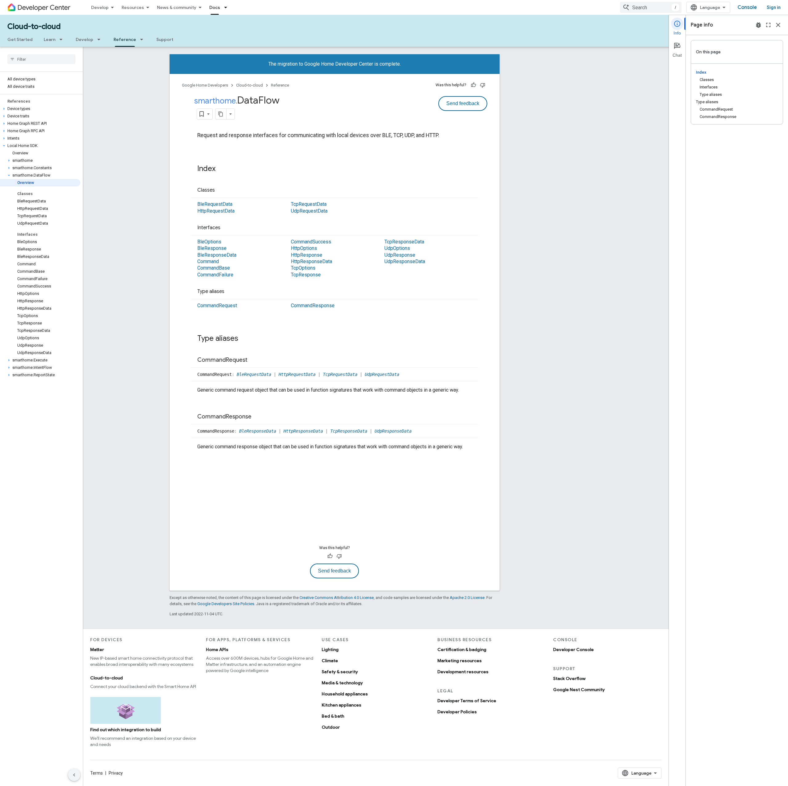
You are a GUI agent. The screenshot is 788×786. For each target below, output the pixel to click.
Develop (100, 7)
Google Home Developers (205, 85)
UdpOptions (397, 248)
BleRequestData (214, 204)
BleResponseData (216, 255)
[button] (40, 108)
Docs (214, 7)
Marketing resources (459, 660)
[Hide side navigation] (74, 775)
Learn (49, 39)
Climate (330, 660)
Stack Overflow (569, 678)
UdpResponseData (404, 261)
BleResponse (212, 248)
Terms (96, 773)
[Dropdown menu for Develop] (100, 39)
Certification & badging (461, 649)
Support (164, 39)
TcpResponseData (404, 242)
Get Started (20, 39)
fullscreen (768, 25)
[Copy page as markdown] (221, 114)
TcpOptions (303, 268)
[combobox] (650, 7)
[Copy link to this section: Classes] (221, 190)
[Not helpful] (482, 85)
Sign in (774, 7)
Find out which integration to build (125, 729)
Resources (133, 7)
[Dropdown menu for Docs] (227, 7)
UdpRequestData (309, 211)
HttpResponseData (311, 261)
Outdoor (331, 727)
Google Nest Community (579, 689)
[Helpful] (473, 85)
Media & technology (342, 683)
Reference (125, 39)
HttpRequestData (216, 211)
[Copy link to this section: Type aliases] (230, 291)
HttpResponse (306, 255)
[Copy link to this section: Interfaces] (226, 228)
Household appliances (345, 694)
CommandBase (213, 268)
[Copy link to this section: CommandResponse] (257, 417)
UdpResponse (399, 255)
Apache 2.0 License (467, 597)
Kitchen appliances (341, 705)
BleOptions (209, 242)
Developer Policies (457, 712)
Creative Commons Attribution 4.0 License (337, 597)
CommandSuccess (311, 242)
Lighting (330, 649)
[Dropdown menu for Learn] (62, 39)
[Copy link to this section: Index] (221, 169)
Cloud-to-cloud (34, 26)
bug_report (758, 25)
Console (747, 7)
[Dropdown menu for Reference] (143, 39)
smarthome (215, 101)
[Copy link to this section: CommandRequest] (253, 360)
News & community (176, 7)
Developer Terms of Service (466, 700)
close (778, 25)
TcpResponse (306, 275)
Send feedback (462, 103)
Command (208, 261)
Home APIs (217, 649)
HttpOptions (304, 248)
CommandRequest (217, 305)
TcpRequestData (309, 204)
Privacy (116, 773)
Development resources (462, 671)
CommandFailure (215, 275)
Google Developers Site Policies (225, 603)
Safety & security (340, 671)
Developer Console (573, 649)
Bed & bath (333, 716)
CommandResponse (313, 305)
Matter (97, 649)
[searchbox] (41, 59)
